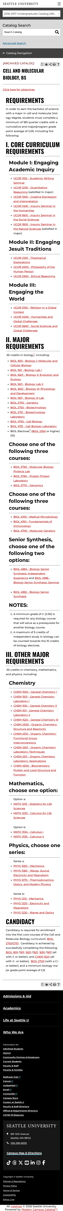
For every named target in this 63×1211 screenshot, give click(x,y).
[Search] (57, 32)
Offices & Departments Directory (20, 1110)
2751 (16, 943)
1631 (49, 952)
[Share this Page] (50, 64)
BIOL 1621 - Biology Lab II (26, 384)
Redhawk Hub (10, 1077)
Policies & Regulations (14, 1181)
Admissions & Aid (17, 996)
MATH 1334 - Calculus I (28, 831)
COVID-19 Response (13, 1115)
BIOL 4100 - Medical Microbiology (35, 516)
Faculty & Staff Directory (16, 1106)
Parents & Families (13, 1070)
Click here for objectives (19, 89)
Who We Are (13, 1032)
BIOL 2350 (39, 431)
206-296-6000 (19, 1143)
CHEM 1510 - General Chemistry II (35, 705)
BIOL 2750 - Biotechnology (28, 407)
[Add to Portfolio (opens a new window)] (46, 64)
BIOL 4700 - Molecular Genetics (34, 530)
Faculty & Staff (11, 1065)
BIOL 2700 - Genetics (24, 402)
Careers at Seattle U (13, 1102)
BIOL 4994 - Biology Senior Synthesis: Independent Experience (31, 574)
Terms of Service (11, 1190)
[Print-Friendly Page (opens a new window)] (54, 64)
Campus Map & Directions (24, 1153)
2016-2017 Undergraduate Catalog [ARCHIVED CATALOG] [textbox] (32, 13)
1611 (22, 952)
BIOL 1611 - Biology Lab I (26, 370)
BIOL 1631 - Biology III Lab (27, 398)
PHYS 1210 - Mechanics (28, 898)
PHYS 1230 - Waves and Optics (33, 912)
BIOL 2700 (37, 961)
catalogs (16, 1206)
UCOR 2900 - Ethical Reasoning (34, 276)
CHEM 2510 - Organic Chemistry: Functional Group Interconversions (34, 738)
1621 (35, 952)
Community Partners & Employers (21, 1057)
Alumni (7, 1053)
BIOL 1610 (12, 952)
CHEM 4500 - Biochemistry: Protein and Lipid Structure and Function (34, 770)
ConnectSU (9, 1094)
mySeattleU (9, 1085)
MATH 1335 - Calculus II (28, 836)
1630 (42, 952)
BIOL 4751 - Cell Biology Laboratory (33, 426)
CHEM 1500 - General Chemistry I (35, 691)
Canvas (7, 1081)
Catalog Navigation (19, 53)
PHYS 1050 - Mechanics (28, 866)
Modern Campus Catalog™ (40, 1209)
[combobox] (31, 13)
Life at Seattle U (16, 1020)
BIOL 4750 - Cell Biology (26, 421)
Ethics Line (8, 1199)
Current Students (12, 1061)
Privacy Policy (10, 1186)
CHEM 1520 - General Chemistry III (35, 719)
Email (6, 1089)
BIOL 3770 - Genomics (28, 485)
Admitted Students (13, 1049)
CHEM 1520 (42, 956)
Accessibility (9, 1195)
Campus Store (10, 1098)
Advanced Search (14, 43)
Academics (12, 1008)
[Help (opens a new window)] (58, 64)
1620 (28, 952)
